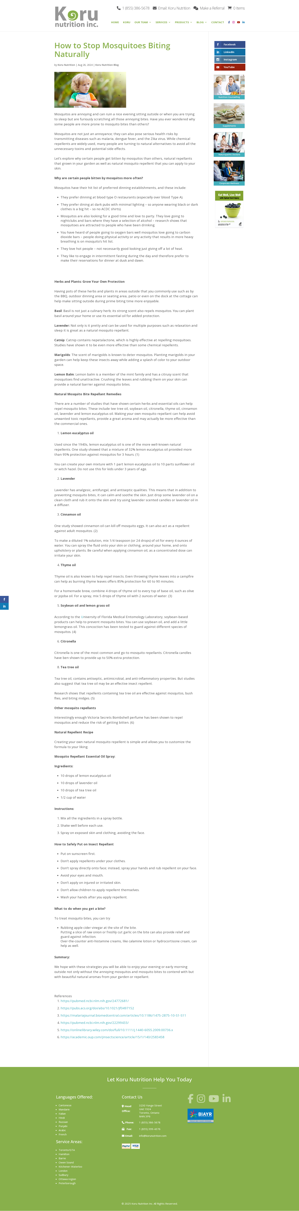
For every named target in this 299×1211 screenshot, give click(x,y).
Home (115, 22)
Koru (126, 22)
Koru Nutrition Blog (107, 64)
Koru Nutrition (66, 64)
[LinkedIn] (243, 25)
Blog (200, 22)
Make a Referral (211, 7)
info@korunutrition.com (152, 1135)
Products (182, 22)
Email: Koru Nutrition (173, 7)
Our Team (141, 22)
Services (161, 22)
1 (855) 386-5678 (135, 7)
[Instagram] (232, 25)
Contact (217, 22)
